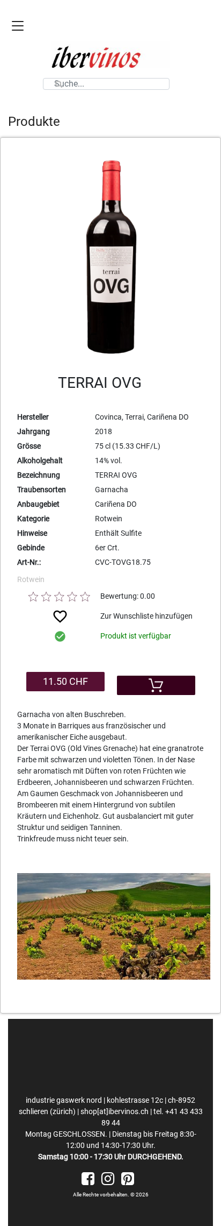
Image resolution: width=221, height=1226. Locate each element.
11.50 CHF (65, 681)
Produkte (34, 121)
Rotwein (31, 579)
